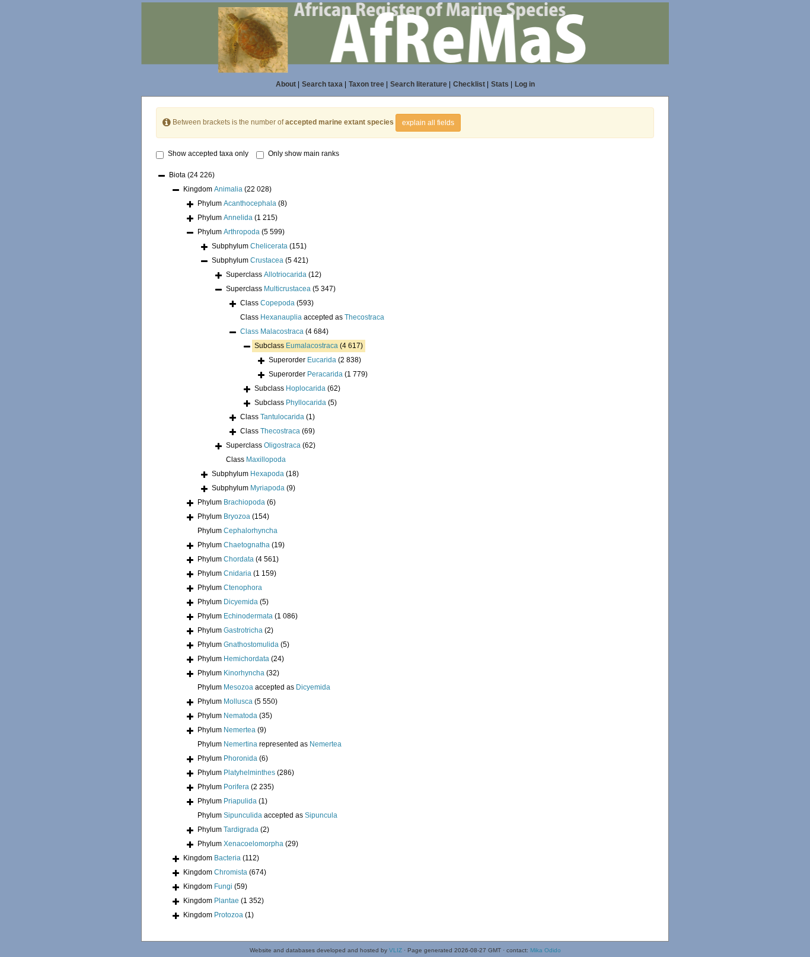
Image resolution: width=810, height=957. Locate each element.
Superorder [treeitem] (315, 360)
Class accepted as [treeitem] (312, 317)
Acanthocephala (250, 203)
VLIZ (395, 950)
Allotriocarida (285, 274)
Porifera (236, 787)
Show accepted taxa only (208, 153)
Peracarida (325, 374)
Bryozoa (237, 516)
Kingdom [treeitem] (227, 189)
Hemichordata (246, 659)
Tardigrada (241, 829)
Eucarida (321, 360)
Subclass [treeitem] (308, 346)
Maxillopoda (266, 459)
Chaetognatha (247, 545)
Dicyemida (241, 602)
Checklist (469, 84)
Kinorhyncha (244, 673)
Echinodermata (248, 616)
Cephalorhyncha (251, 531)
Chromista (230, 872)
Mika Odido (545, 950)
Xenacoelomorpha (253, 844)
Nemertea (240, 730)
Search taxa (322, 84)
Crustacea (266, 260)
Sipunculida (243, 815)
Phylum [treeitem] (242, 203)
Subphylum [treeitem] (259, 246)
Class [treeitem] (277, 303)
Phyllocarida (306, 402)
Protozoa (228, 915)
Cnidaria (237, 573)
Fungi (223, 886)
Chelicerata (269, 246)
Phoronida (240, 758)
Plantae (226, 901)
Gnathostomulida (251, 644)
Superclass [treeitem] (273, 274)
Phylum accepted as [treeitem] (263, 687)
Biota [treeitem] (192, 175)
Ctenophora (243, 587)
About (286, 84)
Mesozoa (238, 687)
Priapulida (240, 801)
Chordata (239, 559)
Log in (525, 84)
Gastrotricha (243, 630)
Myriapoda (267, 488)
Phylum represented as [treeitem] (269, 744)
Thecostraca (364, 317)
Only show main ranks (303, 153)
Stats (500, 84)
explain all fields (428, 123)
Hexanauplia (281, 317)
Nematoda (240, 716)
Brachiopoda (244, 502)
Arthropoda (242, 232)
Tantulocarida (282, 417)
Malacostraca (282, 331)
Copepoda (277, 303)
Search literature (418, 84)
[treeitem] (284, 332)
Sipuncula (321, 815)
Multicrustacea (287, 289)
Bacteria (227, 858)
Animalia (228, 189)
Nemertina (240, 744)
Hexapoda (267, 474)
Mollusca (238, 701)
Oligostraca (282, 445)
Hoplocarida (306, 388)
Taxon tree (366, 84)
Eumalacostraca (312, 346)
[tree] (405, 546)
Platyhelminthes (249, 772)
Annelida (238, 217)
